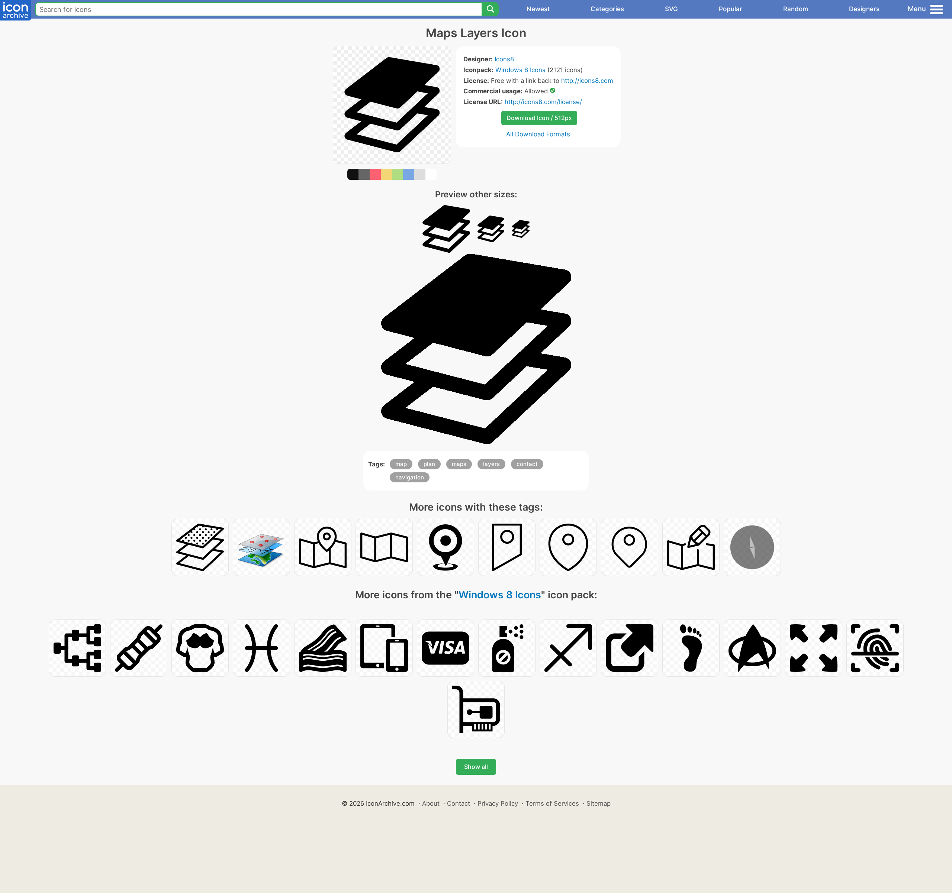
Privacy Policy (497, 803)
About (431, 803)
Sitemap (598, 803)
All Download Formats (538, 134)
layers (491, 463)
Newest (538, 9)
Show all (476, 766)
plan (429, 463)
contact (527, 463)
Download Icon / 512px (539, 118)
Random (795, 9)
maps (459, 463)
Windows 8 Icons (520, 70)
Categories (607, 9)
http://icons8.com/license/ (543, 102)
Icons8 (504, 59)
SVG (671, 9)
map (401, 463)
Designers (864, 9)
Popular (730, 9)
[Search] (490, 9)
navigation (409, 477)
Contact (458, 803)
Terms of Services (552, 803)
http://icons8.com (587, 80)
